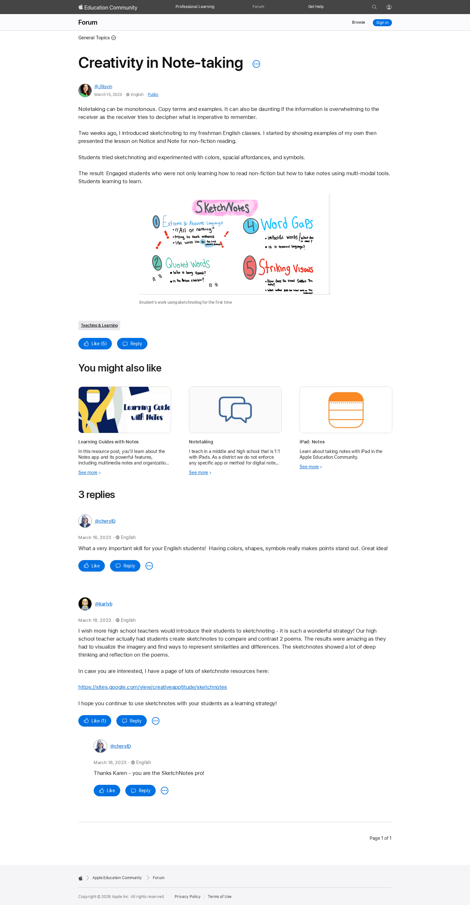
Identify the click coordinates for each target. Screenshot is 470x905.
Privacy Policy (188, 896)
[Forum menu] (267, 7)
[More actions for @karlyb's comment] (156, 721)
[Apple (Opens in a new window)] (80, 878)
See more (88, 472)
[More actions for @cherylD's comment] (149, 566)
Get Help (316, 6)
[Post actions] (254, 64)
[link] (235, 250)
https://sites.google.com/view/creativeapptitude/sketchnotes (152, 687)
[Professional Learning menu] (217, 7)
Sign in (382, 22)
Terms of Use (219, 896)
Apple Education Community (117, 878)
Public (153, 94)
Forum (258, 6)
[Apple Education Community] (108, 7)
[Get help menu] (326, 7)
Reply (136, 343)
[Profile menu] (393, 7)
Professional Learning (195, 6)
